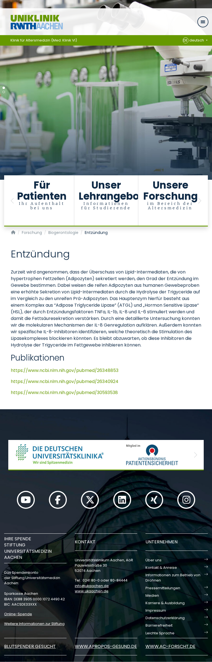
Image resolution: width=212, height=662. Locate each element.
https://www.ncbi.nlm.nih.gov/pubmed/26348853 (64, 370)
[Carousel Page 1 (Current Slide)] (3, 88)
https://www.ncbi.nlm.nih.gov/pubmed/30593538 (64, 392)
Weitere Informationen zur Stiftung (34, 623)
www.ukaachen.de (91, 591)
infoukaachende (92, 585)
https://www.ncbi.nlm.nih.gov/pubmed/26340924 (64, 381)
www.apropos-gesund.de (106, 646)
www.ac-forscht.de (170, 646)
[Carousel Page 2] (3, 92)
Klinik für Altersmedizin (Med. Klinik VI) (43, 40)
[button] (12, 200)
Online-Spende (18, 614)
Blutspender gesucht (30, 646)
